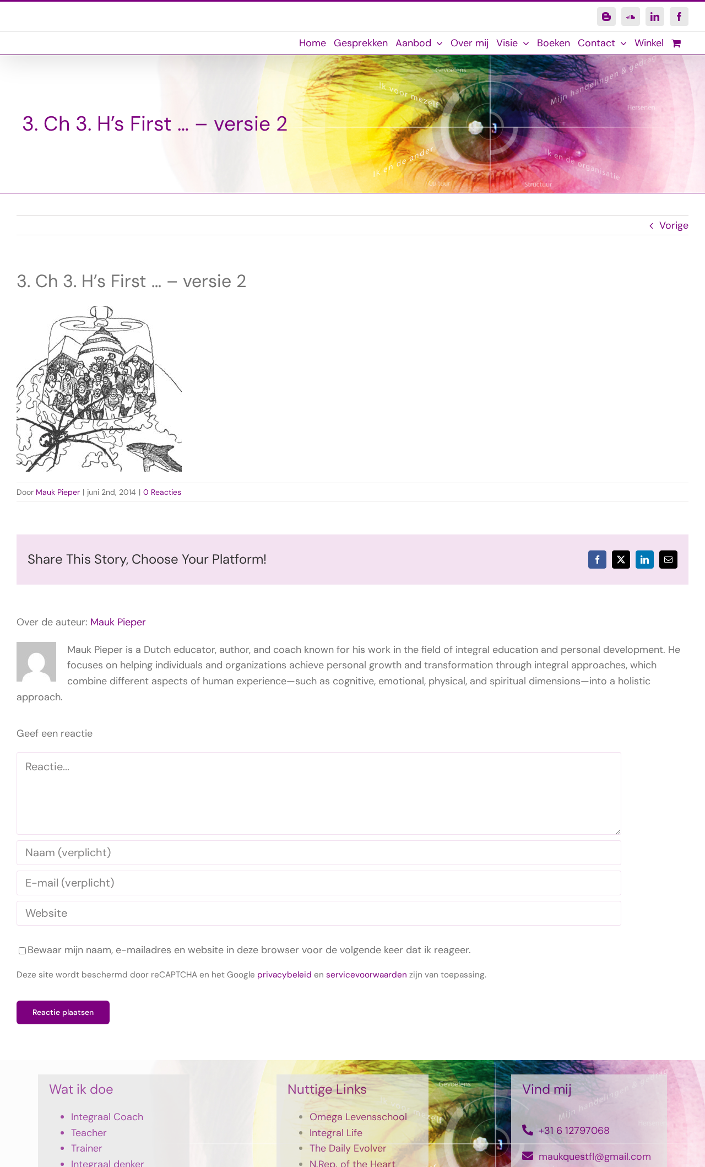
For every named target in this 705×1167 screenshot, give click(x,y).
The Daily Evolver (348, 1148)
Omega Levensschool (358, 1116)
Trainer (86, 1148)
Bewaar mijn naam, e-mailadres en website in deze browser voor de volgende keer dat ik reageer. (249, 950)
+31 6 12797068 (574, 1130)
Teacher (89, 1132)
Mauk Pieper (58, 492)
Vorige (673, 225)
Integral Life (336, 1132)
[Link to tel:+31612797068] (527, 1130)
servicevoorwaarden (366, 974)
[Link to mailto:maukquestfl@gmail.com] (527, 1155)
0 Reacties (162, 492)
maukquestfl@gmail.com (595, 1156)
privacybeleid (284, 974)
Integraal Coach (107, 1116)
